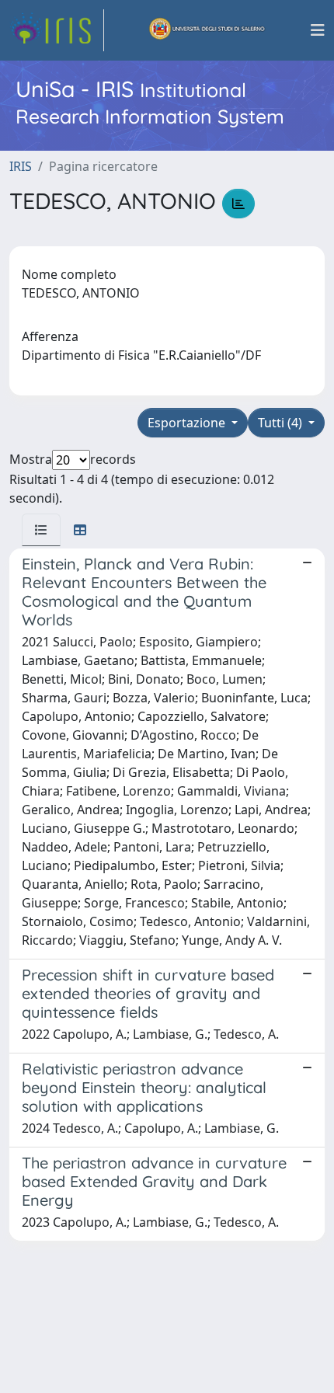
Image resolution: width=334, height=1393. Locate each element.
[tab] (41, 530)
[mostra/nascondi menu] (318, 30)
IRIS (20, 166)
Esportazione (188, 422)
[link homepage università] (207, 30)
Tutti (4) (281, 422)
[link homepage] (56, 30)
